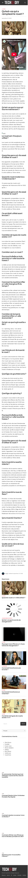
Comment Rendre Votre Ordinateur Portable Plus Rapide (13, 796)
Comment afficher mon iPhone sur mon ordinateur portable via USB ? (13, 835)
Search (23, 723)
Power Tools (8, 746)
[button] (3, 2)
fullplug (7, 749)
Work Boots (8, 742)
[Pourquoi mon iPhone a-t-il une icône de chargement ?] (14, 634)
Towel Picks (8, 755)
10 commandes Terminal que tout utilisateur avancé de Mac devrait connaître (12, 776)
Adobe (3, 714)
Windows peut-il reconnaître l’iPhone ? (11, 855)
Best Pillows (8, 751)
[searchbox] (11, 724)
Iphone (3, 642)
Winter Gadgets (9, 747)
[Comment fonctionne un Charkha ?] (14, 682)
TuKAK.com (8, 753)
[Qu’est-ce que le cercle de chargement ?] (14, 610)
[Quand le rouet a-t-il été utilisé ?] (14, 588)
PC (11, 875)
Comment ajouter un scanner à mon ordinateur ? (13, 816)
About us (4, 875)
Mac (3, 772)
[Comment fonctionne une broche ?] (14, 658)
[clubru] (3, 133)
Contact (24, 875)
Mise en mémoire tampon (7, 618)
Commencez (4, 666)
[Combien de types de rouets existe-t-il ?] (14, 706)
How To (8, 875)
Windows (19, 875)
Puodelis (7, 744)
